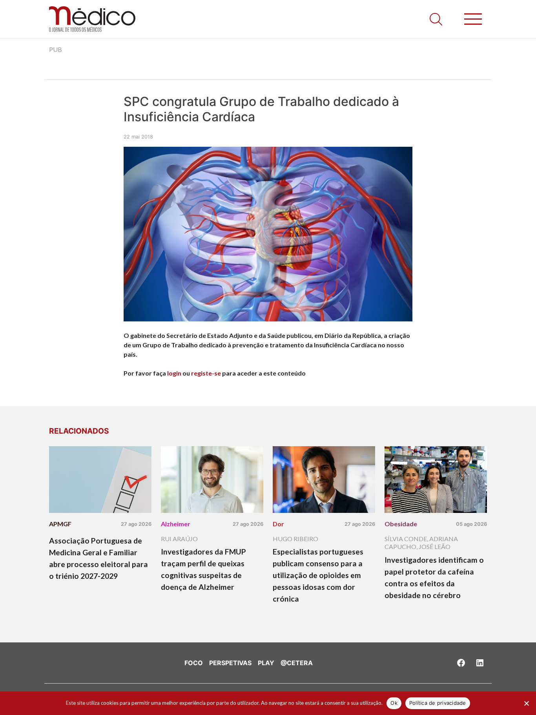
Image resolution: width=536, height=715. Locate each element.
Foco (193, 663)
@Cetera (297, 663)
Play (266, 663)
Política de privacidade (437, 703)
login (174, 373)
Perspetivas (230, 663)
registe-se (206, 373)
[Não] (526, 703)
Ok (393, 703)
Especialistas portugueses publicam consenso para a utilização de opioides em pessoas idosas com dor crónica (318, 575)
